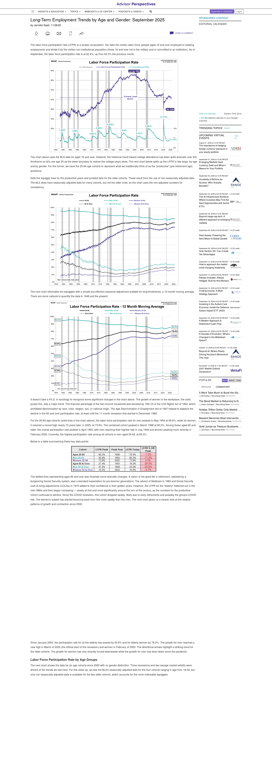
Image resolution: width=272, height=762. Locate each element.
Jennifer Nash (42, 25)
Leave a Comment (183, 33)
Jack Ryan (205, 429)
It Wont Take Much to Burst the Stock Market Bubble (228, 392)
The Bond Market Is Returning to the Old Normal (226, 401)
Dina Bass (205, 413)
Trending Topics (210, 128)
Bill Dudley (205, 396)
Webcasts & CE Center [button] (99, 11)
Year (239, 380)
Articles (206, 386)
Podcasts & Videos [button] (130, 11)
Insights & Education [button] (51, 11)
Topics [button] (74, 11)
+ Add (201, 117)
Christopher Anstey (208, 421)
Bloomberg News (218, 396)
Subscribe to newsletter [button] (222, 11)
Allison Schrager (207, 404)
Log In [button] (239, 11)
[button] (36, 33)
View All (227, 128)
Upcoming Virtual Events (211, 136)
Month (231, 380)
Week (225, 380)
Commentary (223, 386)
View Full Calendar (207, 113)
